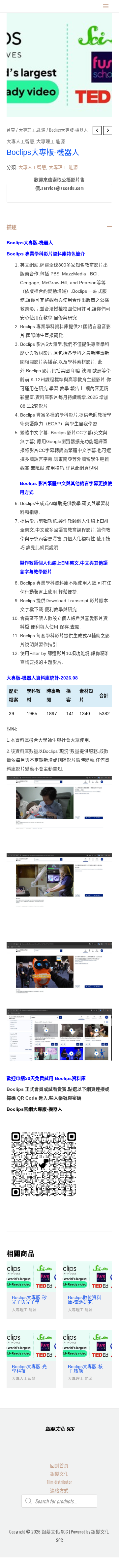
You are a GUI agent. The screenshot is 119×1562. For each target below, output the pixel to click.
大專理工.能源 (32, 130)
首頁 (11, 130)
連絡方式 (59, 1490)
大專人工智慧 (20, 141)
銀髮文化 (59, 1473)
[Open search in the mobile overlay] (59, 1501)
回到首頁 (59, 1465)
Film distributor (59, 1481)
